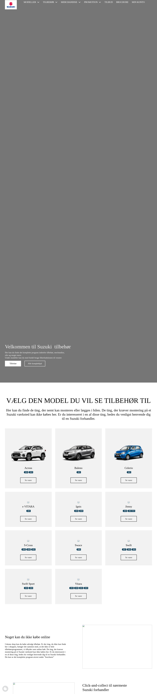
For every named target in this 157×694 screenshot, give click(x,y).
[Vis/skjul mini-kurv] (149, 2)
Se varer (28, 480)
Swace (78, 545)
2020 (26, 472)
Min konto (138, 2)
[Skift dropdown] (38, 2)
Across (28, 467)
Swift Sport (28, 583)
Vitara (78, 583)
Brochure (122, 2)
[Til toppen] (152, 690)
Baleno (78, 467)
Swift (129, 545)
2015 (79, 472)
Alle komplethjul (35, 363)
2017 (124, 549)
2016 (76, 511)
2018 (125, 511)
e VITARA (28, 506)
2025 (28, 511)
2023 (31, 472)
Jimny (128, 506)
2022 (33, 549)
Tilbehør (13, 363)
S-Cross (28, 545)
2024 (134, 549)
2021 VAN (132, 511)
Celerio (129, 467)
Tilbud (108, 2)
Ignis (78, 506)
